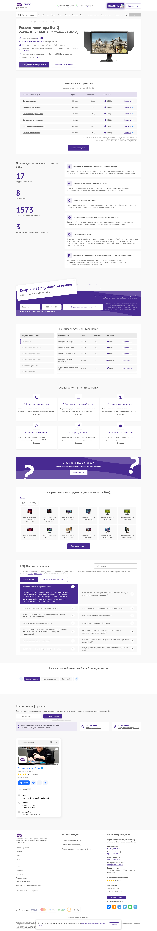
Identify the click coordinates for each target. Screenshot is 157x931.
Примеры (19, 855)
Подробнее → (127, 341)
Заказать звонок (78, 473)
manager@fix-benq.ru (115, 865)
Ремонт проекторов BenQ (71, 845)
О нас (60, 15)
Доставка (75, 15)
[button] (21, 679)
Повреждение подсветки (66, 348)
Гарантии (83, 15)
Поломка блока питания (66, 354)
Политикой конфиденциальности (61, 720)
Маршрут (25, 782)
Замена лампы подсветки (33, 120)
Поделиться (109, 907)
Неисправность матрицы (66, 342)
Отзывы (67, 15)
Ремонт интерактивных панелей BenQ (76, 849)
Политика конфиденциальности (78, 917)
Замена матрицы (29, 101)
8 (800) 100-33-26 (114, 854)
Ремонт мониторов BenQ (71, 840)
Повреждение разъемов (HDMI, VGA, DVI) (68, 368)
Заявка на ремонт (107, 15)
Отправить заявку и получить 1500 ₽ (83, 307)
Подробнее (36, 414)
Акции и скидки (93, 15)
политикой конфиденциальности (46, 311)
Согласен (114, 924)
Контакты (118, 15)
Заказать (127, 101)
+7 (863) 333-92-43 (66, 5)
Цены (53, 15)
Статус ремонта (135, 15)
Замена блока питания (31, 107)
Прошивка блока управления (34, 126)
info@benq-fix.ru (113, 859)
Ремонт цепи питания (31, 133)
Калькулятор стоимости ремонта (28, 885)
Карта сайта (20, 899)
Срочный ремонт (43, 15)
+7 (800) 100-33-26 (85, 5)
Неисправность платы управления (65, 360)
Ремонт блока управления (33, 114)
